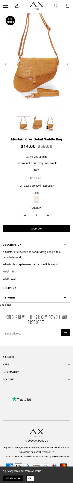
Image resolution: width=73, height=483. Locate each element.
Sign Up (65, 332)
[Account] (16, 5)
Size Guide (48, 185)
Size (36, 170)
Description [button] (12, 244)
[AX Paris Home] (36, 6)
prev (5, 64)
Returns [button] (9, 297)
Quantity (36, 207)
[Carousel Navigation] (36, 64)
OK (30, 478)
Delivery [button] (9, 288)
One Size (35, 177)
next (67, 64)
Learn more (13, 478)
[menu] (5, 6)
